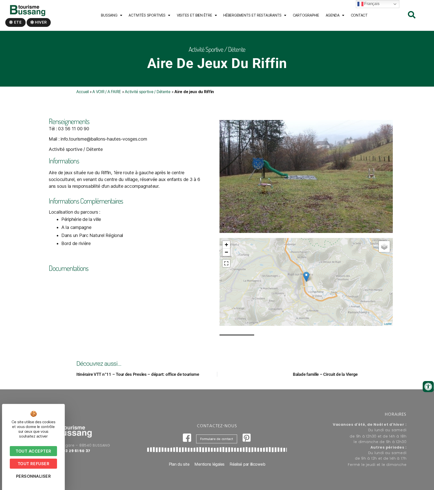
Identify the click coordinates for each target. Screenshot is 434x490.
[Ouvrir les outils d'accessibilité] (428, 386)
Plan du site (179, 464)
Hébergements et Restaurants (252, 15)
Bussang (109, 15)
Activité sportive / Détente (148, 91)
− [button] (226, 252)
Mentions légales (209, 464)
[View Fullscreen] (226, 263)
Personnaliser (33, 476)
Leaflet (388, 324)
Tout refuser (33, 463)
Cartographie (306, 15)
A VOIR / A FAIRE (106, 91)
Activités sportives (147, 15)
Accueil (82, 91)
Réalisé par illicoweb (247, 464)
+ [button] (226, 244)
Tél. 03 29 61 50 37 (72, 450)
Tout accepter (33, 451)
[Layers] (384, 246)
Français (371, 4)
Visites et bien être (194, 15)
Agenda (333, 15)
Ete (17, 22)
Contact (359, 15)
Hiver (40, 22)
